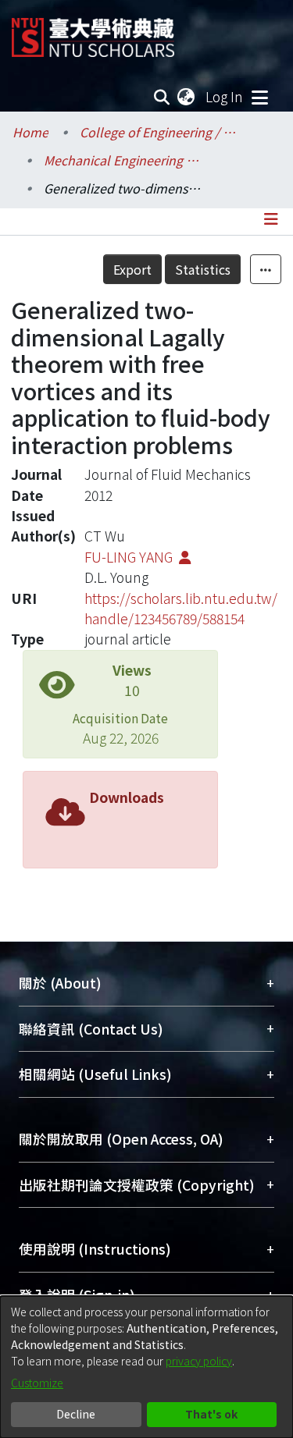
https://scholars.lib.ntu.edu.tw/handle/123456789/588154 (180, 608)
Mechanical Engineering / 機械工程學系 (122, 160)
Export (132, 269)
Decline (75, 1414)
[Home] (93, 31)
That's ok (211, 1414)
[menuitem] (187, 97)
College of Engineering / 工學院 (158, 131)
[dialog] (146, 1367)
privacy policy (199, 1361)
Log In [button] (225, 96)
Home (30, 131)
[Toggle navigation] (259, 97)
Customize (37, 1382)
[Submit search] (162, 96)
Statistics (202, 269)
